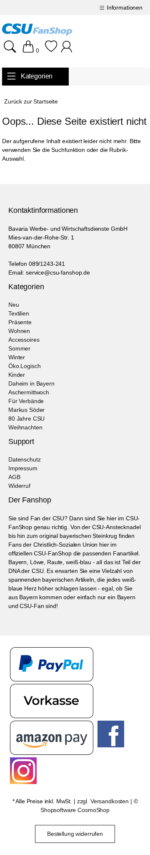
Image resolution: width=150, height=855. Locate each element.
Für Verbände (26, 401)
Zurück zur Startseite (31, 101)
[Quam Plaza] (37, 30)
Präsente (20, 322)
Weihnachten (25, 427)
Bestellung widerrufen (75, 833)
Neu (13, 304)
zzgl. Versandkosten (103, 801)
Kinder (16, 374)
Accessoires (23, 339)
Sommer (19, 348)
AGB (14, 477)
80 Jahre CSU (26, 418)
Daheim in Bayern (31, 383)
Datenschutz (24, 459)
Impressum (23, 468)
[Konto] (67, 50)
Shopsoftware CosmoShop (75, 810)
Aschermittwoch (28, 392)
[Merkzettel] (51, 50)
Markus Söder (26, 409)
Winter (16, 357)
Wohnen (19, 331)
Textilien (18, 313)
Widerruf (19, 485)
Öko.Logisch (24, 366)
